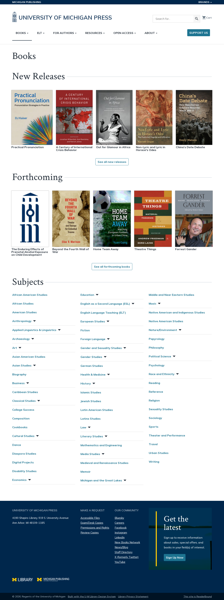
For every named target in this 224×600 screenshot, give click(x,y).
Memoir (85, 471)
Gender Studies (91, 357)
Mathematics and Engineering (101, 445)
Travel (153, 444)
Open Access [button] (123, 33)
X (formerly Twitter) (127, 557)
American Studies (24, 312)
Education (87, 295)
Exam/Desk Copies (91, 522)
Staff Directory (123, 552)
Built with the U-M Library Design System (92, 596)
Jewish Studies (90, 401)
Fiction (85, 330)
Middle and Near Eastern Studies (171, 295)
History (85, 383)
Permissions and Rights (94, 527)
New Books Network (127, 542)
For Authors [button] (64, 33)
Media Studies (90, 454)
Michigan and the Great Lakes (101, 480)
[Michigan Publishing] (55, 579)
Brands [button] (204, 2)
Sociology (155, 418)
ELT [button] (40, 33)
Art (14, 348)
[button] (34, 320)
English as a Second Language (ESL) (105, 303)
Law (83, 427)
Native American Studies (166, 321)
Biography (19, 374)
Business (18, 383)
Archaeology (21, 339)
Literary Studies (91, 436)
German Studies (91, 366)
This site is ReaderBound (197, 596)
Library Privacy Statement (133, 596)
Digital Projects (23, 462)
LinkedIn (120, 537)
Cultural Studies (23, 436)
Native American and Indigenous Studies (177, 312)
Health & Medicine (93, 374)
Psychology (156, 365)
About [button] (150, 33)
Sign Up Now (174, 557)
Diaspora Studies (24, 453)
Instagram (121, 532)
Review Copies (89, 532)
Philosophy (156, 347)
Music (152, 303)
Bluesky (119, 518)
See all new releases (112, 162)
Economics (19, 480)
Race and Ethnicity (161, 374)
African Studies (23, 303)
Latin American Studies (96, 410)
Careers (119, 522)
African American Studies (29, 295)
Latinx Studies (90, 418)
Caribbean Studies (25, 392)
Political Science (160, 356)
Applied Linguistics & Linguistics (34, 330)
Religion (154, 400)
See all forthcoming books (112, 266)
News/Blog (121, 547)
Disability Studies (24, 471)
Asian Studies (21, 365)
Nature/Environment (163, 330)
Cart (207, 18)
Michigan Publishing (26, 2)
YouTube (120, 562)
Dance (16, 445)
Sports (153, 426)
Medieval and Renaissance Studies (104, 463)
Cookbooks (19, 427)
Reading (154, 383)
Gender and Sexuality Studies (101, 348)
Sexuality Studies (161, 409)
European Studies (92, 321)
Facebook (121, 527)
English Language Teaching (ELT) (103, 312)
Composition (21, 418)
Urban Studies (159, 453)
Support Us (198, 32)
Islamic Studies (90, 392)
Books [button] (21, 33)
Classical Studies (24, 401)
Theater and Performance (167, 435)
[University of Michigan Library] (24, 579)
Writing (154, 461)
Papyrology (156, 339)
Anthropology (21, 321)
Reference (156, 391)
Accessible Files (90, 518)
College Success (23, 409)
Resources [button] (94, 33)
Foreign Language (92, 339)
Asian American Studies (28, 356)
